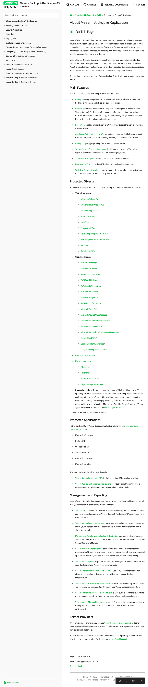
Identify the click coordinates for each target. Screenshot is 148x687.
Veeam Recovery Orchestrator (88, 549)
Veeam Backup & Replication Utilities (21, 77)
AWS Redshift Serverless (91, 286)
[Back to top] (133, 681)
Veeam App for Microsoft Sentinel (89, 602)
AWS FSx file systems (89, 297)
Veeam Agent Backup (113, 407)
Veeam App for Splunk (84, 561)
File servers (85, 367)
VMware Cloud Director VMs (92, 205)
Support (109, 677)
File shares (85, 373)
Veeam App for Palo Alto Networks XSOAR (92, 571)
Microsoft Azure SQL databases (94, 315)
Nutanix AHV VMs (88, 216)
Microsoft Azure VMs (89, 309)
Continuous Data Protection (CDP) (89, 134)
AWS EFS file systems (90, 291)
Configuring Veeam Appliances (18, 43)
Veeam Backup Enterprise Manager (90, 523)
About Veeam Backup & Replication (21, 21)
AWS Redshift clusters (90, 280)
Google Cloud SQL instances (92, 344)
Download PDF (13, 682)
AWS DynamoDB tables (90, 274)
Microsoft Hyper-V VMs (90, 210)
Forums (102, 677)
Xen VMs (84, 245)
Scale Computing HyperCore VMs (94, 234)
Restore (78, 108)
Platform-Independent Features (19, 64)
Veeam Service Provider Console (117, 623)
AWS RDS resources (89, 268)
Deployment (11, 38)
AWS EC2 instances (89, 263)
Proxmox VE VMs (88, 228)
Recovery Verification (84, 164)
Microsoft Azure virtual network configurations (100, 332)
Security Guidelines (14, 30)
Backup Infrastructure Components (20, 56)
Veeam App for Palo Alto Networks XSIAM (92, 583)
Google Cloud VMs (88, 338)
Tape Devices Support (84, 158)
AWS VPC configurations (91, 303)
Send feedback (76, 666)
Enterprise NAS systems (91, 378)
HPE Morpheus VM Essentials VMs (95, 239)
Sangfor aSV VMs (88, 251)
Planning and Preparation (16, 25)
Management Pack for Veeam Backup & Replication (96, 536)
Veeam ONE (80, 510)
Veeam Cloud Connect (15, 69)
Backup (78, 99)
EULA (129, 677)
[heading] (107, 87)
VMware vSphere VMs (90, 199)
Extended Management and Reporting (22, 73)
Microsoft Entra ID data (85, 355)
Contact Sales (120, 677)
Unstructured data (83, 361)
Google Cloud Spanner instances (94, 349)
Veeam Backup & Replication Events (21, 82)
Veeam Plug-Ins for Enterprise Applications (93, 484)
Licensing (10, 34)
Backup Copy (80, 143)
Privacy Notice (105, 680)
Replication (80, 125)
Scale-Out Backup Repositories (88, 170)
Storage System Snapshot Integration (90, 149)
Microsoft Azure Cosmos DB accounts (96, 320)
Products (93, 677)
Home (85, 677)
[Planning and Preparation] (140, 681)
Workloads (10, 60)
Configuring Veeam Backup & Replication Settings (26, 51)
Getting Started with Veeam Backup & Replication (26, 47)
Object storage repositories (92, 384)
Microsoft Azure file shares (92, 326)
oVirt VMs (85, 222)
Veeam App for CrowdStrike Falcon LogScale (93, 593)
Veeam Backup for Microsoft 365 (88, 478)
